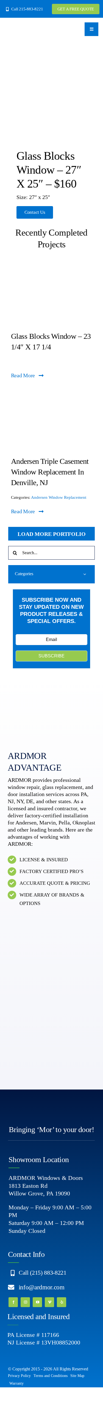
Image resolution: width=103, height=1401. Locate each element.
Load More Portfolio (52, 534)
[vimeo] (49, 1302)
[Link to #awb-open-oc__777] (91, 29)
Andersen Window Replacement (58, 497)
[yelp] (61, 1302)
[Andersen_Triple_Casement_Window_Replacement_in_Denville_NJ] (51, 392)
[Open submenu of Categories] (84, 574)
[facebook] (13, 1302)
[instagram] (25, 1302)
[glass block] (51, 267)
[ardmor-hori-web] (22, 26)
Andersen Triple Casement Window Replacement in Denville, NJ (50, 472)
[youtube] (37, 1302)
